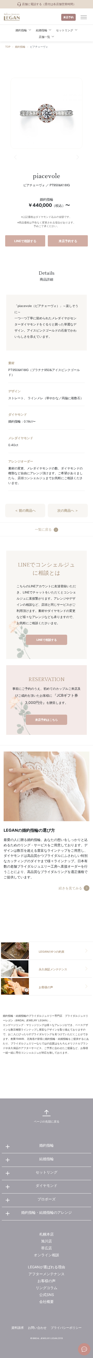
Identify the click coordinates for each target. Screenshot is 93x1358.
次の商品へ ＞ (67, 510)
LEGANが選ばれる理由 (46, 1267)
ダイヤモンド (46, 1185)
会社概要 (46, 1301)
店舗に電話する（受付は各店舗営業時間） (48, 4)
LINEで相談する (25, 241)
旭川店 (46, 1241)
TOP (7, 46)
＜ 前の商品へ (25, 510)
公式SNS (46, 1294)
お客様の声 (46, 1281)
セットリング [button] (64, 30)
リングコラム (46, 1287)
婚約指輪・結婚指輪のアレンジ (46, 1212)
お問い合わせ (37, 1328)
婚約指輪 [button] (21, 30)
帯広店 (46, 1248)
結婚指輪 (46, 1159)
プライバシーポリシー (66, 1328)
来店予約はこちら (46, 720)
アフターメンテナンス (46, 1274)
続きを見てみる (70, 888)
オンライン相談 (46, 1255)
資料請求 (17, 1328)
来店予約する (68, 241)
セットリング (46, 1172)
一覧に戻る (43, 529)
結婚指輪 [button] (41, 30)
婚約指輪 (20, 46)
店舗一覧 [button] (44, 37)
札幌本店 (46, 1234)
